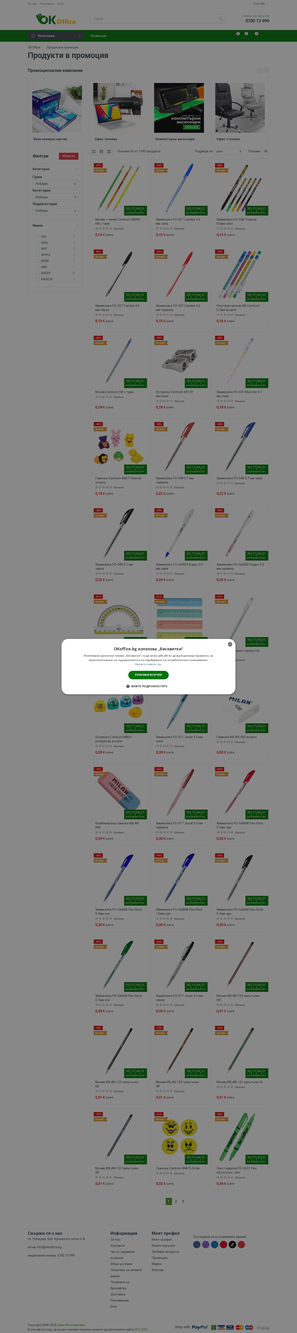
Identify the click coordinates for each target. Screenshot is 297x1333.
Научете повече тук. (148, 664)
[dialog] (148, 666)
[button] (148, 686)
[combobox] (230, 644)
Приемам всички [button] (148, 675)
